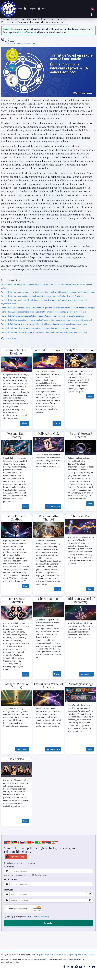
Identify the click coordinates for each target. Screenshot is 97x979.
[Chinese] (29, 842)
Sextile (34, 43)
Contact (43, 954)
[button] (92, 8)
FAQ (85, 954)
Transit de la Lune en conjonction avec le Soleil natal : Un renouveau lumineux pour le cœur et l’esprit (43, 311)
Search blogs (11, 338)
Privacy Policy (43, 916)
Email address (10, 879)
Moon (29, 43)
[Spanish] (8, 842)
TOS (32, 916)
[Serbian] (46, 842)
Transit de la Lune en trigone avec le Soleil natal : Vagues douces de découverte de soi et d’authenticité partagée (48, 307)
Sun (24, 43)
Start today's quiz (53, 506)
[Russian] (22, 842)
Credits (92, 954)
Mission (51, 954)
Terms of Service (63, 954)
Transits (19, 43)
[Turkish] (43, 842)
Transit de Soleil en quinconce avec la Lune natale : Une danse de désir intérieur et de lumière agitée (43, 316)
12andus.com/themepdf (24, 32)
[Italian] (26, 842)
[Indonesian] (56, 842)
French (12, 43)
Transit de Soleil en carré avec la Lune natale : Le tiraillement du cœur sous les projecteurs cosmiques (44, 324)
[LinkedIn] (89, 967)
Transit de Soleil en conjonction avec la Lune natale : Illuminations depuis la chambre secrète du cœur (44, 332)
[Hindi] (39, 842)
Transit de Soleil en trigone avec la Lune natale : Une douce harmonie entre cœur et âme (38, 328)
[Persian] (53, 842)
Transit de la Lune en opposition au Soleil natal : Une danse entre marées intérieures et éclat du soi (42, 296)
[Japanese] (32, 842)
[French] (19, 842)
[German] (15, 842)
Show (24, 423)
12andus (10, 39)
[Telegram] (76, 967)
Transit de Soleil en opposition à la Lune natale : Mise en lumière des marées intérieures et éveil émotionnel (46, 320)
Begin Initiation (86, 674)
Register (6, 29)
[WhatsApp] (85, 967)
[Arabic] (36, 842)
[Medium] (93, 967)
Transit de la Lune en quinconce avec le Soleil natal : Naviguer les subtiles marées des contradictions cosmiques (48, 292)
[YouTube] (80, 967)
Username (9, 866)
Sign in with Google (18, 856)
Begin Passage (22, 749)
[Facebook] (64, 967)
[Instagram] (68, 967)
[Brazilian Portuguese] (12, 842)
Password (8, 889)
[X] (72, 967)
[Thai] (49, 842)
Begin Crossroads (53, 749)
